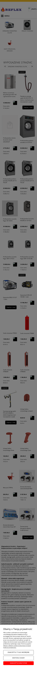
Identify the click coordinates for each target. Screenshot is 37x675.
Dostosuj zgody (18, 658)
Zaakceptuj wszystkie (18, 663)
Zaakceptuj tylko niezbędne (18, 652)
